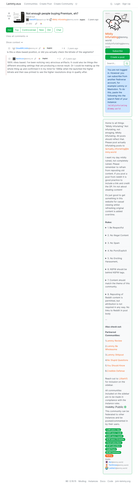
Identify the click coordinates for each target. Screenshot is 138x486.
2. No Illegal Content (118, 235)
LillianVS (123, 378)
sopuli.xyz (30, 16)
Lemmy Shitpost (115, 354)
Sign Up (126, 3)
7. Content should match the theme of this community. (117, 283)
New (41, 30)
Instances (93, 481)
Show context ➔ (14, 42)
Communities (30, 3)
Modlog (109, 456)
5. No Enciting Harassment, (113, 260)
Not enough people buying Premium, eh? (52, 13)
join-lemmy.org (122, 481)
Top (17, 30)
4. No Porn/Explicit (117, 250)
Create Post (46, 3)
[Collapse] (9, 48)
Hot (9, 30)
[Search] (111, 3)
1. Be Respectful (116, 227)
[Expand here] (19, 17)
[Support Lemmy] (76, 3)
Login (117, 3)
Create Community (63, 3)
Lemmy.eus (13, 3)
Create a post (118, 57)
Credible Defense (116, 371)
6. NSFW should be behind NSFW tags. (116, 271)
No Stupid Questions (117, 360)
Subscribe (118, 51)
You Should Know (116, 365)
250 (30, 23)
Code (110, 481)
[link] (36, 23)
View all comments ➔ (17, 36)
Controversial (29, 30)
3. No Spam (114, 243)
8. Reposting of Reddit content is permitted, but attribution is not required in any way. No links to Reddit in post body (117, 304)
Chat (58, 30)
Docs (102, 481)
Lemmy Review (114, 340)
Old (49, 30)
